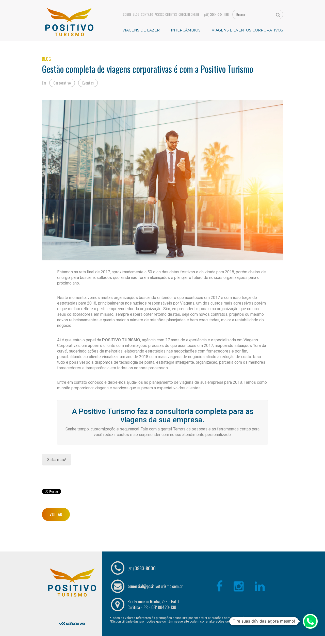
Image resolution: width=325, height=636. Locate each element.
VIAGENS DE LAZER (141, 30)
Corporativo (62, 83)
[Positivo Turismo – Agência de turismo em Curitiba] (69, 22)
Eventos (88, 83)
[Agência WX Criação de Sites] (72, 611)
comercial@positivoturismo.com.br (155, 586)
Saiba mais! (56, 460)
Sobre (127, 14)
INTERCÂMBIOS (186, 30)
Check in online (188, 14)
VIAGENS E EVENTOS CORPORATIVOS (247, 30)
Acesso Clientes (166, 14)
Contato (147, 14)
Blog (136, 14)
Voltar (56, 514)
